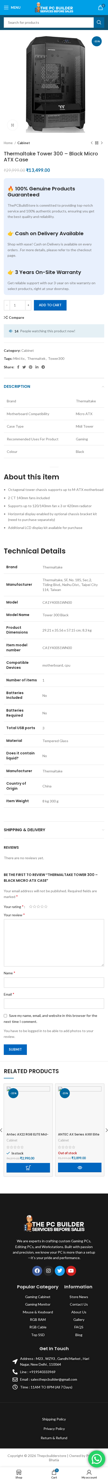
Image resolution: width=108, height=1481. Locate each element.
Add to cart (50, 305)
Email (9, 994)
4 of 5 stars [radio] (42, 906)
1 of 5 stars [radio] (31, 906)
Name (9, 972)
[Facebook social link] (18, 367)
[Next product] (101, 143)
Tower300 (56, 358)
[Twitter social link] (24, 367)
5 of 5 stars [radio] (46, 906)
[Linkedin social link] (37, 367)
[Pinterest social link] (30, 367)
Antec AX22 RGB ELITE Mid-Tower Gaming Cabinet (27, 1136)
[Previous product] (91, 143)
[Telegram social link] (43, 367)
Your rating (14, 907)
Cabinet (23, 143)
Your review (14, 914)
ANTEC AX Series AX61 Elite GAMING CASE (78, 1136)
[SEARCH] (99, 22)
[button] (28, 1167)
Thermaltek (36, 358)
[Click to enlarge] (13, 125)
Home (8, 143)
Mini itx (19, 358)
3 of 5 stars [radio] (38, 906)
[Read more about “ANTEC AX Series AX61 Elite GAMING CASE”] (79, 1167)
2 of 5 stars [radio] (34, 906)
